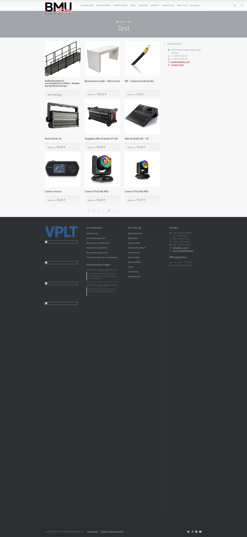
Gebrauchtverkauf (136, 247)
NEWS (133, 5)
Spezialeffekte (134, 262)
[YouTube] (200, 531)
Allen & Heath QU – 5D (137, 138)
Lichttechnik (133, 252)
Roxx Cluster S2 (53, 138)
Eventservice (92, 233)
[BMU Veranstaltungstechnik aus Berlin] (58, 5)
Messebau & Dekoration (97, 243)
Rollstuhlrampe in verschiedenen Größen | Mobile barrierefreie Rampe (62, 83)
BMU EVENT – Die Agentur (189, 5)
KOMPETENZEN (120, 5)
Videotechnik (134, 276)
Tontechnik (133, 271)
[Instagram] (196, 531)
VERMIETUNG (168, 5)
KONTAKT (155, 5)
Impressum (92, 531)
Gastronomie (134, 243)
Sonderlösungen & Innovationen (101, 257)
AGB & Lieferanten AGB (112, 531)
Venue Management (96, 238)
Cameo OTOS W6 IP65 (96, 191)
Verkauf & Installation (96, 247)
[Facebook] (192, 531)
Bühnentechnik (135, 233)
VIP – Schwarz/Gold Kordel (139, 81)
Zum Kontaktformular (183, 250)
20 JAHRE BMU (86, 5)
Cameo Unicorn (53, 191)
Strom (131, 267)
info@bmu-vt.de (180, 247)
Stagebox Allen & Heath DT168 (101, 138)
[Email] (188, 531)
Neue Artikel (134, 257)
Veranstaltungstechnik (97, 252)
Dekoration (133, 238)
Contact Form (177, 64)
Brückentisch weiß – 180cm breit (102, 81)
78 (109, 210)
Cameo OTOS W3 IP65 (136, 191)
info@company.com (180, 61)
